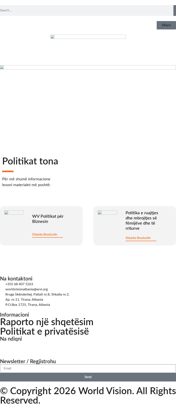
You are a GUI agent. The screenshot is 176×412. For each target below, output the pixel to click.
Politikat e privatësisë (44, 332)
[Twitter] (28, 347)
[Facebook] (5, 347)
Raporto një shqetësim (47, 322)
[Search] (174, 10)
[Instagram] (17, 347)
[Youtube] (40, 347)
